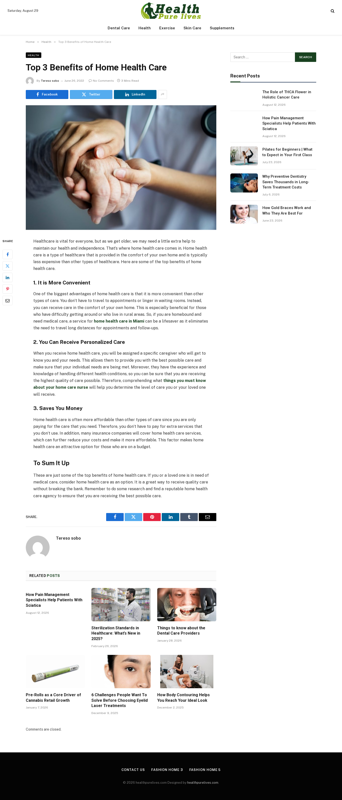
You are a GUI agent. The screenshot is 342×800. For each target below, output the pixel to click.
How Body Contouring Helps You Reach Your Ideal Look (183, 697)
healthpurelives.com (202, 782)
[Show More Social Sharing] (162, 94)
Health (144, 28)
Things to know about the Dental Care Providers (181, 631)
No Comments (103, 80)
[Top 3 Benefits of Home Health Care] (121, 167)
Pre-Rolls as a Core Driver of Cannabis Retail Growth (53, 697)
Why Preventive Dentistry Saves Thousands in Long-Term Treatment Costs (285, 181)
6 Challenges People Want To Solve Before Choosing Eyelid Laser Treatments (119, 700)
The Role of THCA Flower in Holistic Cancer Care (286, 94)
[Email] (8, 300)
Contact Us (133, 770)
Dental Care (119, 28)
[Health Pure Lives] (171, 10)
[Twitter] (8, 266)
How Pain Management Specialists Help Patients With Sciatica (54, 600)
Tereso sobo (50, 80)
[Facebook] (8, 254)
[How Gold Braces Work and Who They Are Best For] (244, 214)
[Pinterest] (8, 289)
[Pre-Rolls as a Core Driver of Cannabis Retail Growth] (55, 671)
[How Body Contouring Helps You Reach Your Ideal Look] (186, 671)
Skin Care (192, 28)
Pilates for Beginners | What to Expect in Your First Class (287, 152)
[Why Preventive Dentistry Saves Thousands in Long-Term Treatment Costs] (244, 182)
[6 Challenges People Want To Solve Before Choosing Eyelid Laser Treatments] (120, 671)
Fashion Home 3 (167, 770)
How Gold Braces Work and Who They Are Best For (286, 210)
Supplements (222, 28)
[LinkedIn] (8, 277)
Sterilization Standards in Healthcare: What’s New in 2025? (115, 633)
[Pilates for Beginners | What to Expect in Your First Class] (244, 155)
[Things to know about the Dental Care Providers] (186, 604)
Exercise (167, 28)
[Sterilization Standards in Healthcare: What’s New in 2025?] (120, 604)
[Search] (332, 10)
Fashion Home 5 (205, 770)
